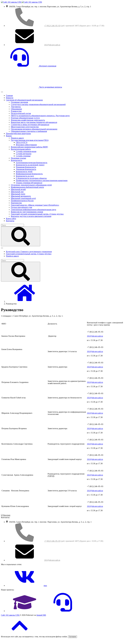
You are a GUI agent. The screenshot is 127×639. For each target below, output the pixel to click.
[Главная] (24, 301)
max (45, 585)
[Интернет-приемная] (62, 611)
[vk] (24, 585)
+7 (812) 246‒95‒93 (52, 26)
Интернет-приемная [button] (47, 66)
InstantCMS (41, 615)
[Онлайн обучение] (24, 611)
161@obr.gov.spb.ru (52, 45)
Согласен (72, 637)
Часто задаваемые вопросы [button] (50, 87)
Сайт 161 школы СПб (10, 615)
